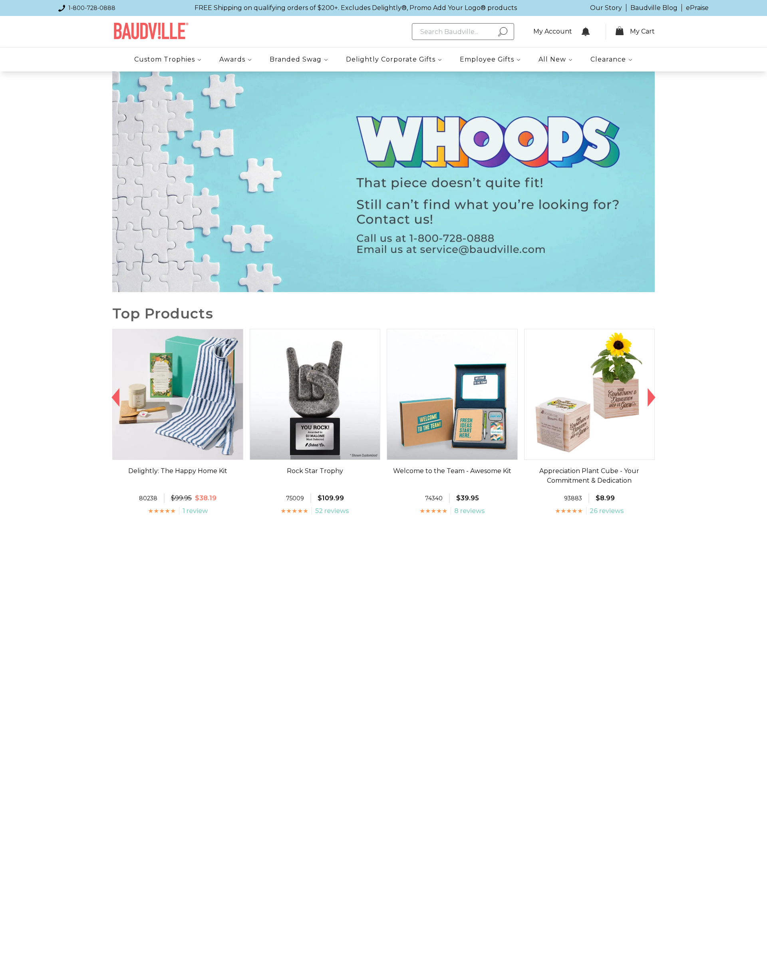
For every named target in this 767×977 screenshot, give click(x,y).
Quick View (177, 452)
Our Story (606, 8)
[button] (115, 397)
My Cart (642, 31)
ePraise (697, 8)
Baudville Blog (654, 8)
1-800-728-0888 (91, 8)
